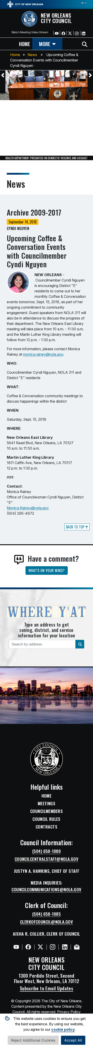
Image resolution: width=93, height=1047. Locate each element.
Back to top (75, 527)
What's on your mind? (46, 570)
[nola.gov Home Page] (25, 4)
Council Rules (46, 819)
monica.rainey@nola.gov (43, 354)
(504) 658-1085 (46, 914)
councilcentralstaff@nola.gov (47, 859)
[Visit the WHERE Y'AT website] (46, 613)
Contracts (46, 827)
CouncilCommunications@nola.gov (46, 889)
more (44, 43)
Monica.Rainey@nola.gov (28, 508)
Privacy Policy (69, 1011)
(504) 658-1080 (46, 851)
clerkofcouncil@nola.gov (46, 922)
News (32, 54)
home (24, 43)
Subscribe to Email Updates (46, 988)
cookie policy (63, 1029)
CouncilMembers (46, 811)
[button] (2, 75)
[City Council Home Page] (47, 759)
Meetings (47, 803)
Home (15, 54)
